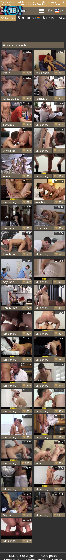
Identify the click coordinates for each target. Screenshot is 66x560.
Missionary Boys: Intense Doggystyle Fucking (49, 176)
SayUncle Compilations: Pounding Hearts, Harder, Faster (17, 228)
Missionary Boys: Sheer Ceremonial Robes (17, 411)
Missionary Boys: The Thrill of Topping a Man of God (17, 386)
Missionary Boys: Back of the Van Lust (49, 151)
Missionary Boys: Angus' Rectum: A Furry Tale (49, 437)
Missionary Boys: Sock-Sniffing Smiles (49, 125)
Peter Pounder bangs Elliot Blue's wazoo (17, 73)
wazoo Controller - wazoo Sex (17, 176)
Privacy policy (48, 555)
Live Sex (9, 18)
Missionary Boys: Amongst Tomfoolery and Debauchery (17, 541)
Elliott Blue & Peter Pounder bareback (17, 99)
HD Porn (51, 18)
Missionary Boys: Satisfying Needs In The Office (17, 202)
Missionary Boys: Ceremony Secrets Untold (49, 360)
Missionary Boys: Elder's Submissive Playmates (49, 308)
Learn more (54, 4)
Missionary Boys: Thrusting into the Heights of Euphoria (49, 386)
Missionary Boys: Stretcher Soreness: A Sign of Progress (17, 489)
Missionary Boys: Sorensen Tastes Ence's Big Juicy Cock (49, 254)
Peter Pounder (49, 463)
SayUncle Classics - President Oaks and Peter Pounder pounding (17, 125)
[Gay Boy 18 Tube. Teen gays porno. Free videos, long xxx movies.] (14, 11)
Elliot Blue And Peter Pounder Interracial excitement (49, 228)
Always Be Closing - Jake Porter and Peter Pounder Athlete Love (17, 151)
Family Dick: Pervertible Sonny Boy (17, 308)
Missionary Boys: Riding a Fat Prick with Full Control (49, 334)
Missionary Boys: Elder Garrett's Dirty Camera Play (17, 437)
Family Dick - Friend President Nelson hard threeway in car (17, 254)
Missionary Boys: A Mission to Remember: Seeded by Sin (49, 515)
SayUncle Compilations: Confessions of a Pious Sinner (17, 515)
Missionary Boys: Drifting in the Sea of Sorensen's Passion (49, 411)
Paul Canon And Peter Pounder (49, 73)
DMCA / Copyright (21, 555)
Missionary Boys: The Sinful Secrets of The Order (17, 334)
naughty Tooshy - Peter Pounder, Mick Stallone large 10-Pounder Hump (49, 202)
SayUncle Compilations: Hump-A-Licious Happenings (17, 282)
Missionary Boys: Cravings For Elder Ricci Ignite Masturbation (49, 282)
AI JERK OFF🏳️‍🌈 (30, 18)
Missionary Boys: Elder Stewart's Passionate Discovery (49, 489)
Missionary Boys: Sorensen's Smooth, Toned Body (17, 463)
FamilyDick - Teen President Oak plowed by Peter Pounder (49, 99)
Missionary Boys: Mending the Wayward (17, 360)
